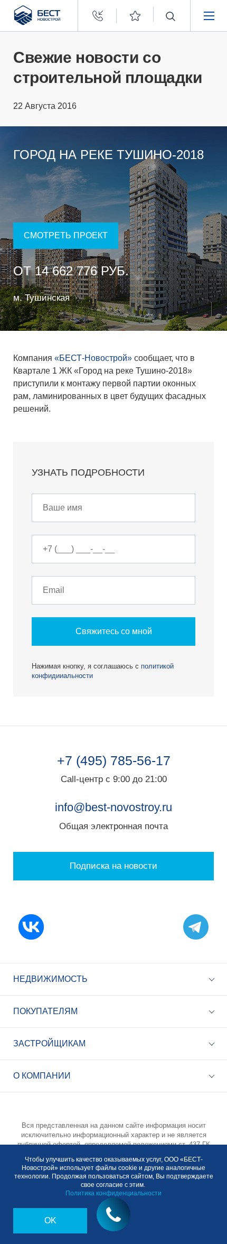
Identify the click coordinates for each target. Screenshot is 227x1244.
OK (50, 1220)
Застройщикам (49, 1043)
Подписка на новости (113, 866)
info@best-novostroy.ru (113, 807)
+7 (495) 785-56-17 (114, 760)
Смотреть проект (66, 235)
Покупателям (45, 1011)
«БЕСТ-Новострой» (93, 358)
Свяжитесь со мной (113, 631)
